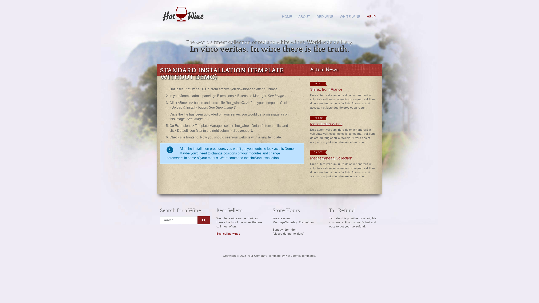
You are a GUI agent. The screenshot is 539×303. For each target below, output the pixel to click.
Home (287, 17)
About (304, 17)
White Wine (350, 17)
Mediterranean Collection (331, 158)
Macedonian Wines (326, 124)
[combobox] (178, 220)
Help (371, 17)
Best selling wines (228, 233)
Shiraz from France (326, 89)
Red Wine (325, 17)
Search (203, 220)
